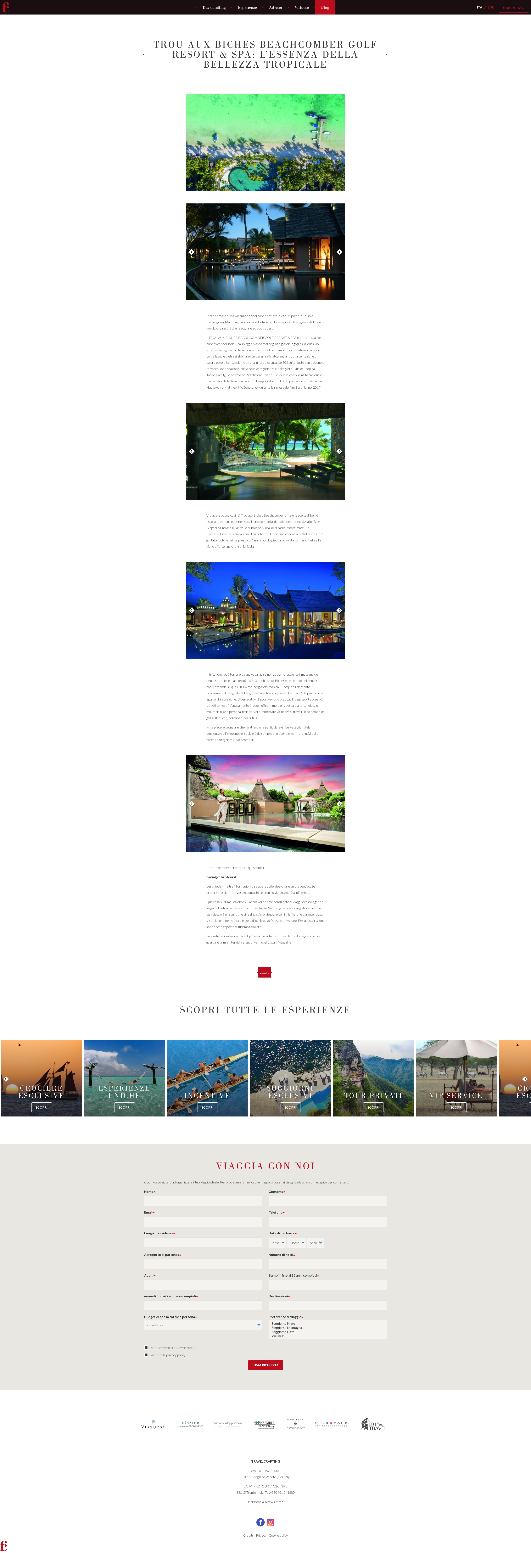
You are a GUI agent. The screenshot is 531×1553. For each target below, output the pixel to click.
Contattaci (514, 8)
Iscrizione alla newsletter (265, 1502)
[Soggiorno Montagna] (327, 1328)
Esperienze (247, 7)
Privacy (261, 1535)
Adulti (148, 1275)
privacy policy (175, 1355)
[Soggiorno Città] (327, 1332)
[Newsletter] (147, 1347)
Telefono (276, 1212)
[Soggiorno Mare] (327, 1323)
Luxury (264, 972)
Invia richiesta (266, 1365)
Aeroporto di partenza (161, 1254)
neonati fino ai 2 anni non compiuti (170, 1296)
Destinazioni (278, 1296)
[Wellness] (327, 1336)
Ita (479, 7)
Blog (325, 7)
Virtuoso (302, 7)
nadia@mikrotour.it (221, 877)
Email (148, 1212)
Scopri (41, 1107)
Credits (248, 1535)
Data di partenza (282, 1233)
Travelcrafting (214, 7)
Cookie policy (278, 1535)
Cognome (276, 1191)
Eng (491, 7)
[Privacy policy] (147, 1355)
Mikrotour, (221, 908)
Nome (148, 1191)
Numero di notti (281, 1254)
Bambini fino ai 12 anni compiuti (293, 1275)
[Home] (7, 7)
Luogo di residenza (158, 1233)
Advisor (275, 7)
